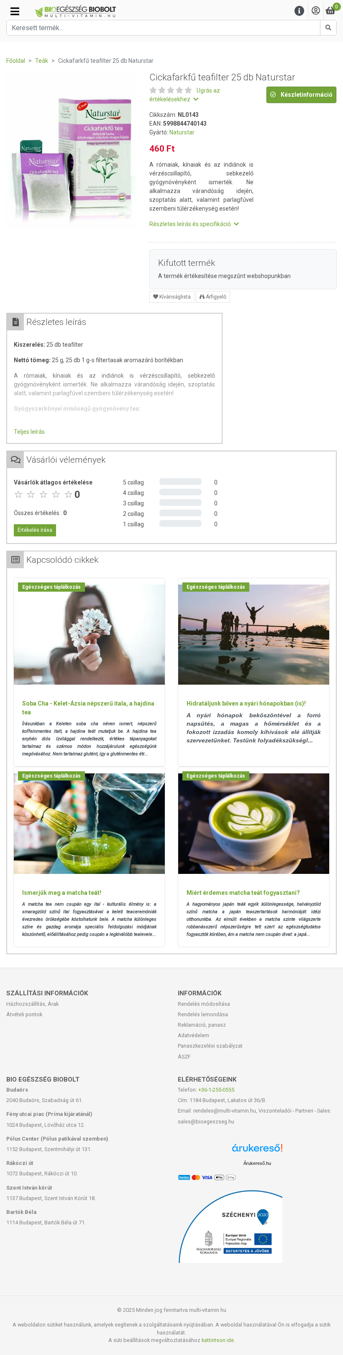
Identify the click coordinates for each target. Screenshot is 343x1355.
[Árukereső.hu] (257, 1151)
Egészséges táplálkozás (51, 587)
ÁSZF (184, 1057)
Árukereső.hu (257, 1163)
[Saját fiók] (315, 11)
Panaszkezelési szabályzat (210, 1046)
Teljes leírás (29, 431)
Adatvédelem (193, 1035)
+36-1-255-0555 (216, 1090)
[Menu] (299, 11)
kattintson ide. (218, 1340)
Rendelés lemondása (203, 1014)
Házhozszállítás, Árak (32, 1004)
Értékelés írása (35, 530)
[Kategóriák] (14, 11)
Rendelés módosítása (204, 1004)
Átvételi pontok (24, 1014)
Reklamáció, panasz (202, 1025)
